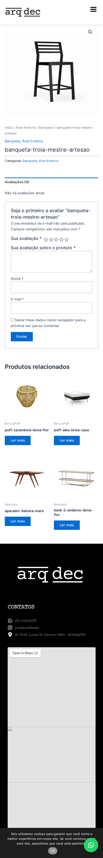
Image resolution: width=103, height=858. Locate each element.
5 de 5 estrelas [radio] (66, 240)
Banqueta (46, 127)
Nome (17, 279)
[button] (90, 32)
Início (9, 127)
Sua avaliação (26, 238)
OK (53, 851)
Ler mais (18, 440)
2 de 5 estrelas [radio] (51, 240)
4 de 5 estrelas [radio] (61, 240)
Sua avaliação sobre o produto (43, 247)
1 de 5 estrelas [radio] (46, 240)
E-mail (17, 299)
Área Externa (26, 127)
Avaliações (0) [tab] (17, 182)
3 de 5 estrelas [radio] (56, 240)
